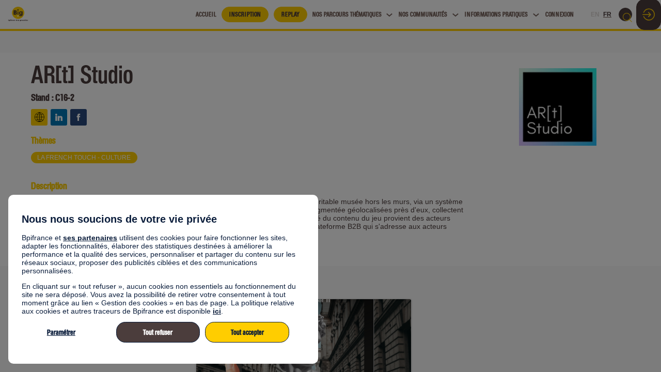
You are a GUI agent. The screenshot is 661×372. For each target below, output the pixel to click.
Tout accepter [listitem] (247, 332)
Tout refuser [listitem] (157, 332)
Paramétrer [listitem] (61, 332)
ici (217, 311)
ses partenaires (90, 238)
